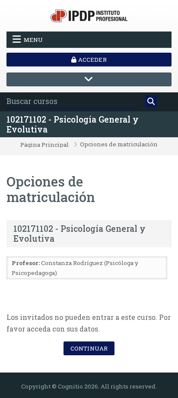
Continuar (89, 348)
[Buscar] (151, 101)
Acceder (91, 59)
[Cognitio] (89, 14)
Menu (33, 40)
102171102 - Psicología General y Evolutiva (72, 124)
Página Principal (44, 145)
